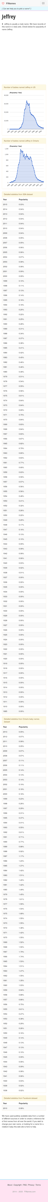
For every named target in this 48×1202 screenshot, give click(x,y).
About (9, 1185)
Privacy (31, 1185)
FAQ (25, 1185)
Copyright (18, 1185)
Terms (38, 1185)
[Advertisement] (24, 60)
